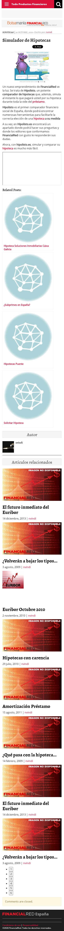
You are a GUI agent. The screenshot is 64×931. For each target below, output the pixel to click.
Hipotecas (8, 32)
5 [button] (11, 888)
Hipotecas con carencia (25, 657)
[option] (32, 545)
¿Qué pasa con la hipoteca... (29, 754)
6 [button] (11, 893)
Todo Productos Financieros (29, 4)
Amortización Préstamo (26, 706)
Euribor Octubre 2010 (23, 609)
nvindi (49, 32)
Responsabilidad (30, 925)
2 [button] (11, 874)
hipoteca (39, 118)
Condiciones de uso (11, 925)
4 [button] (11, 883)
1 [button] (11, 869)
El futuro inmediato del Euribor (25, 509)
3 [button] (11, 879)
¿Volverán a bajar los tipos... (29, 560)
